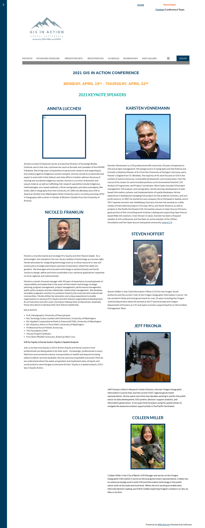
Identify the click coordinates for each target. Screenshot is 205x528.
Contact (159, 9)
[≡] (165, 58)
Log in (183, 58)
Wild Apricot (164, 524)
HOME (140, 5)
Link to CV (167, 222)
